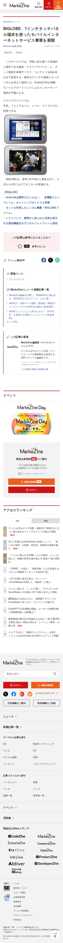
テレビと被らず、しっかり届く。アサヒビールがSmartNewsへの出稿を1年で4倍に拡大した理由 (33, 590)
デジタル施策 (10, 757)
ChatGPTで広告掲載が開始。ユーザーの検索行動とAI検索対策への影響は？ (33, 610)
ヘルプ (16, 883)
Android (19, 52)
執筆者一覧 (38, 795)
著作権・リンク (20, 887)
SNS (35, 757)
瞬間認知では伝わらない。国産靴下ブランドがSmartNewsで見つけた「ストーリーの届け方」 (32, 600)
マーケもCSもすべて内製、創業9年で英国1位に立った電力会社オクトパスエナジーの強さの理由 (33, 529)
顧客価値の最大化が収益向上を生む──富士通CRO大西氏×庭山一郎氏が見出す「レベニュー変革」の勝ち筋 (34, 622)
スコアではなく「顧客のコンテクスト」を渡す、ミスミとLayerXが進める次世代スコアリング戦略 (33, 634)
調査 (35, 782)
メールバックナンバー (33, 473)
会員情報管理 (19, 897)
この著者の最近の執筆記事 (34, 369)
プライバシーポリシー (23, 915)
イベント (8, 807)
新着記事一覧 (11, 727)
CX (34, 750)
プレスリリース (17, 279)
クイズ (36, 788)
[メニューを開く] (5, 5)
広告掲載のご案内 (17, 703)
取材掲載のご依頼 (46, 703)
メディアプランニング (44, 763)
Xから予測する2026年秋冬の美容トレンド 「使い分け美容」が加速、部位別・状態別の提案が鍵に (33, 545)
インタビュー (10, 782)
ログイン (33, 489)
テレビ (6, 750)
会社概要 (17, 906)
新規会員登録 (33, 481)
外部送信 (17, 919)
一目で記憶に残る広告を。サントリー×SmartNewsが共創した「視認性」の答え (29, 580)
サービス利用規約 (21, 910)
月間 (45, 520)
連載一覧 (7, 795)
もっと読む (12, 321)
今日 (17, 520)
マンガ (6, 788)
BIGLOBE (8, 52)
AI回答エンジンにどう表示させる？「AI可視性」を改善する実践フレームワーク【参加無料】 (31, 315)
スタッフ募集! (19, 892)
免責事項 (17, 901)
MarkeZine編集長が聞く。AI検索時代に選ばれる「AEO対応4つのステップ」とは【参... (32, 296)
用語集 (7, 818)
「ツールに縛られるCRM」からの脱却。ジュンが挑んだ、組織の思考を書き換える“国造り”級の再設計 (34, 558)
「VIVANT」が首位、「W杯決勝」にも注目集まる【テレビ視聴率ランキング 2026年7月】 (33, 570)
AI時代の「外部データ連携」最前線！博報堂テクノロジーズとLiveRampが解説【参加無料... (32, 304)
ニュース (8, 716)
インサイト (9, 763)
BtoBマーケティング (43, 743)
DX (4, 743)
